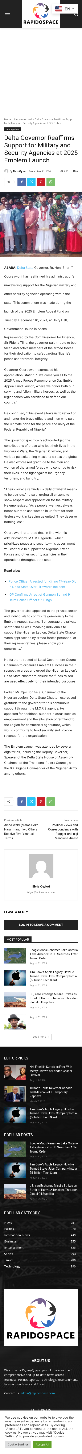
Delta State (24, 268)
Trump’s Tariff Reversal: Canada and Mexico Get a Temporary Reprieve (51, 1092)
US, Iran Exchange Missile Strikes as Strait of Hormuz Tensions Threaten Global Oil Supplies (54, 998)
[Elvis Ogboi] (7, 171)
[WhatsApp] (50, 182)
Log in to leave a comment (41, 924)
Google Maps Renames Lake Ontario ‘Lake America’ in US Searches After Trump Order (54, 954)
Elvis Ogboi (19, 171)
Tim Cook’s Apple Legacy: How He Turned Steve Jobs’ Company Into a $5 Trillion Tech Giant (53, 976)
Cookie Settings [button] (18, 1444)
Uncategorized (23, 119)
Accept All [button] (42, 1444)
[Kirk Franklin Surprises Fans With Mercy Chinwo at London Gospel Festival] (15, 1072)
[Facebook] (21, 182)
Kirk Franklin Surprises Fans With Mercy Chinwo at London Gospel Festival (51, 1071)
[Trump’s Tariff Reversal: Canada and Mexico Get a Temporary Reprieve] (15, 1094)
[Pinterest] (41, 182)
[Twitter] (31, 182)
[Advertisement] (41, 70)
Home (8, 119)
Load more (39, 1036)
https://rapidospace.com (41, 892)
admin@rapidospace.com (37, 1393)
